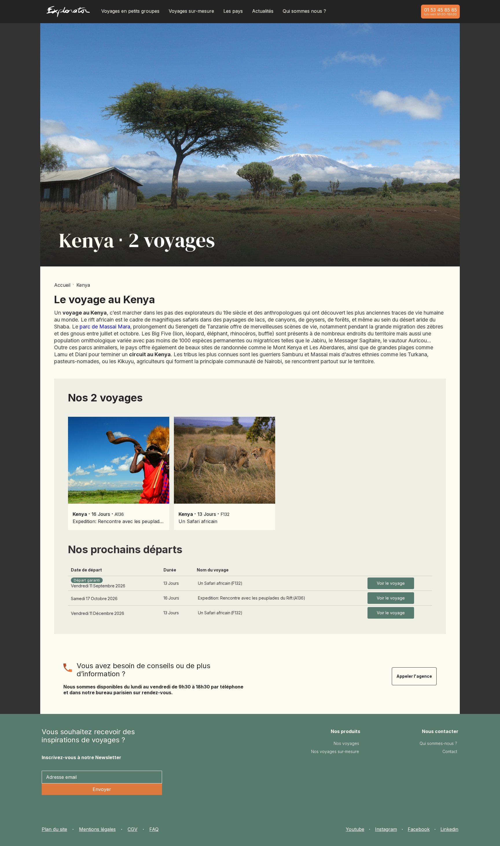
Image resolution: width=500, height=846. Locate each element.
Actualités (262, 11)
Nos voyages (346, 743)
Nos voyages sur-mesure (335, 751)
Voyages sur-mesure (191, 11)
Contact (449, 751)
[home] (68, 13)
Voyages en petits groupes (130, 11)
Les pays (233, 11)
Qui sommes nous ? (304, 11)
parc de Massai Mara (105, 327)
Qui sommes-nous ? (438, 743)
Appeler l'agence (414, 676)
